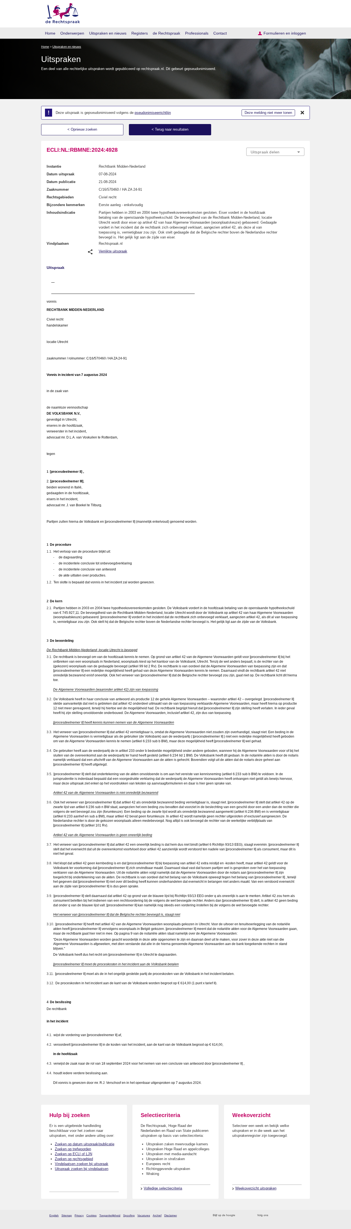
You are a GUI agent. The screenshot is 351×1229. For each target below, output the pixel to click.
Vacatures (143, 1215)
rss (240, 1215)
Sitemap (66, 1215)
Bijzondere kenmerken (66, 205)
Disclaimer (170, 1215)
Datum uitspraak (60, 174)
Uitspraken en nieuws (107, 33)
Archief (157, 1215)
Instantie (54, 166)
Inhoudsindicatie (61, 212)
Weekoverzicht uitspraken (255, 1188)
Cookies (91, 1215)
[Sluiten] (302, 112)
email (247, 1215)
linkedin (294, 1215)
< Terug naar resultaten (170, 129)
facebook (280, 1215)
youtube (301, 1215)
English (54, 1215)
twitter (273, 1215)
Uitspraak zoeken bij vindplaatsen (81, 1169)
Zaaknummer (58, 189)
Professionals (196, 33)
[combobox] (275, 151)
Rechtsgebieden (60, 197)
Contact (220, 33)
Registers (139, 33)
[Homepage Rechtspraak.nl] (61, 12)
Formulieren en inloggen (285, 33)
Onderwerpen (72, 33)
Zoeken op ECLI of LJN (73, 1154)
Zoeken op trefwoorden (73, 1149)
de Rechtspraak (166, 33)
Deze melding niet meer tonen (268, 113)
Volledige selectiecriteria (163, 1188)
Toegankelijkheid (109, 1215)
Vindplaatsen (58, 243)
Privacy (79, 1215)
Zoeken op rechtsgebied (74, 1159)
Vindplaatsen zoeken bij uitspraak (81, 1164)
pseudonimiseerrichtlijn (153, 113)
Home (50, 33)
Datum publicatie (61, 182)
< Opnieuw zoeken (82, 129)
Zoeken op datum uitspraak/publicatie (84, 1144)
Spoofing (129, 1215)
